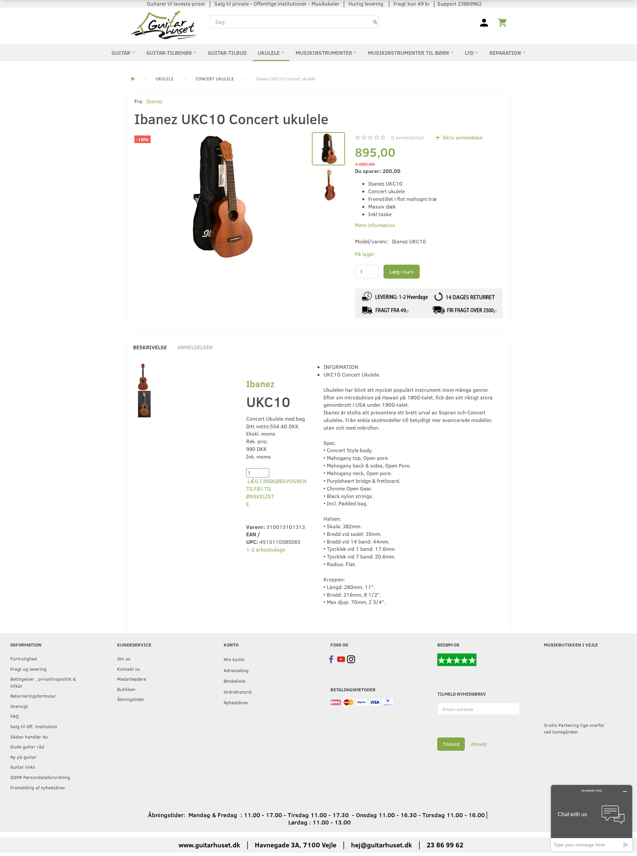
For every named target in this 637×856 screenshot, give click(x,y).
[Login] (484, 22)
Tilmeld (451, 744)
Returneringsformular (33, 695)
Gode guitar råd (27, 746)
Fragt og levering (28, 668)
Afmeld (479, 744)
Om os (123, 658)
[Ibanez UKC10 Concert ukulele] (219, 196)
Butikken (126, 689)
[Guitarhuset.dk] (163, 24)
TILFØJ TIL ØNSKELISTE (260, 496)
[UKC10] (143, 376)
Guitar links (22, 766)
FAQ (14, 716)
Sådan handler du (29, 736)
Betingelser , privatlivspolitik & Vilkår (43, 682)
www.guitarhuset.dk (209, 844)
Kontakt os (128, 668)
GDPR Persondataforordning (40, 777)
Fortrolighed (23, 658)
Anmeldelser (195, 347)
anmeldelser (407, 137)
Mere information (375, 224)
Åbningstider (130, 699)
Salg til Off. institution (33, 726)
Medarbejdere (131, 678)
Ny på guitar (23, 756)
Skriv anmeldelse (461, 137)
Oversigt (19, 706)
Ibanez (154, 101)
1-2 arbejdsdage (265, 549)
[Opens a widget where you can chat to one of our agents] (591, 818)
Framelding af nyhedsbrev (37, 787)
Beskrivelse (150, 347)
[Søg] (375, 22)
